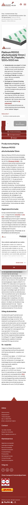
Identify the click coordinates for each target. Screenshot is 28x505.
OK (14, 267)
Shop (3, 13)
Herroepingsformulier (7, 456)
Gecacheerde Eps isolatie (15, 15)
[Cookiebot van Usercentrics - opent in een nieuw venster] (19, 237)
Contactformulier (6, 458)
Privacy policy (5, 454)
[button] (23, 27)
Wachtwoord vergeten (7, 460)
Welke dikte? (5, 114)
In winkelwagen (20, 123)
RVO (23, 374)
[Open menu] (24, 4)
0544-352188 (7, 430)
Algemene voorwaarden (8, 443)
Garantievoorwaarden (7, 449)
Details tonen (19, 262)
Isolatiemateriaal (9, 13)
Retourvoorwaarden (7, 447)
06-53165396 (9, 432)
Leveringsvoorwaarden (7, 445)
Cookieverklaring (6, 451)
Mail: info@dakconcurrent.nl (9, 434)
